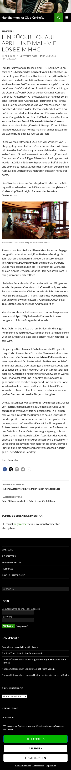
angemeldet (21, 523)
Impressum (51, 765)
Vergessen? (22, 626)
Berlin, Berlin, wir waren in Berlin (51, 674)
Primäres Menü (67, 17)
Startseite (7, 549)
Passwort (7, 616)
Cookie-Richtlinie (23, 765)
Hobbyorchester (11, 562)
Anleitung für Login (27, 647)
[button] (5, 469)
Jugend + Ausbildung (13, 575)
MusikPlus (7, 568)
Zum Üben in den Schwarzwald (26, 653)
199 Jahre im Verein (44, 668)
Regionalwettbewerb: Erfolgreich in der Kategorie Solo (31, 486)
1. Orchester (9, 556)
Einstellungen (35, 757)
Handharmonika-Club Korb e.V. (23, 17)
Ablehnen (35, 748)
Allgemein (7, 31)
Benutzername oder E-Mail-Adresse (21, 608)
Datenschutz (38, 765)
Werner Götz (30, 56)
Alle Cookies (35, 739)
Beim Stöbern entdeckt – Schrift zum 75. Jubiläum (28, 499)
